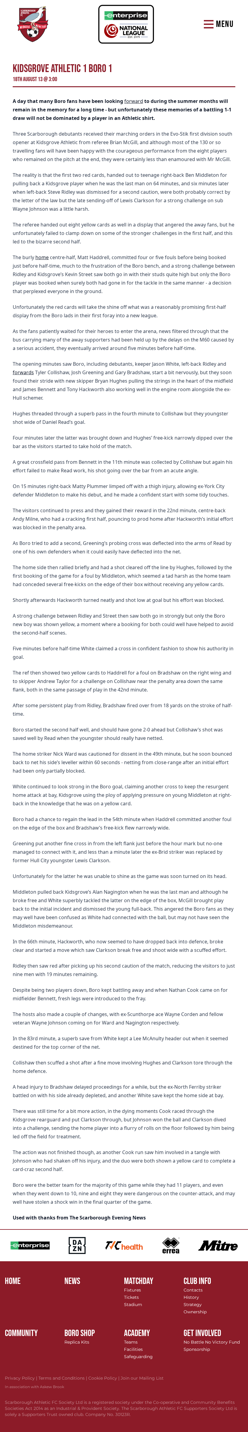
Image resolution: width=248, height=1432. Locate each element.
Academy (137, 1333)
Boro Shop (79, 1333)
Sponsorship (197, 1349)
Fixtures (132, 1290)
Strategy (193, 1304)
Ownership (195, 1312)
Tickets (131, 1297)
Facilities (133, 1349)
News (72, 1281)
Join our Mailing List (142, 1378)
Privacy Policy (21, 1378)
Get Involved (202, 1333)
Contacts (193, 1290)
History (191, 1297)
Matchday (138, 1281)
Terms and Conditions (63, 1378)
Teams (131, 1342)
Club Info (197, 1281)
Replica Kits (76, 1342)
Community (21, 1333)
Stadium (133, 1304)
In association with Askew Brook (34, 1386)
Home (13, 1281)
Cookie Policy (104, 1378)
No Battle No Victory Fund (212, 1342)
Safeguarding (138, 1356)
